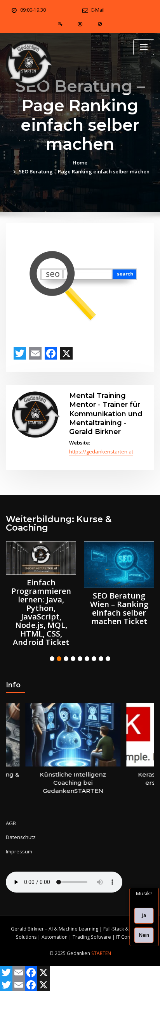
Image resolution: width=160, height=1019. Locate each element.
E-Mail (97, 10)
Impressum (19, 851)
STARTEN (101, 953)
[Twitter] (20, 353)
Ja (144, 915)
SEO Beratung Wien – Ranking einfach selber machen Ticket (119, 608)
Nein (144, 935)
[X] (66, 353)
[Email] (35, 353)
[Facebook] (51, 353)
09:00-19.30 (33, 10)
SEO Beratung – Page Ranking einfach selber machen (84, 171)
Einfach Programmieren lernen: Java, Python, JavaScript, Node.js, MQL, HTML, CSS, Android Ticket (41, 612)
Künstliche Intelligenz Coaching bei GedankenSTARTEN (65, 782)
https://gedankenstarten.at (101, 451)
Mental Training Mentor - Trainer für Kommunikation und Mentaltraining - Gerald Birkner (106, 413)
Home (80, 162)
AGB (11, 823)
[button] (52, 658)
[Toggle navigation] (143, 47)
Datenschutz (21, 837)
